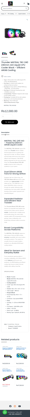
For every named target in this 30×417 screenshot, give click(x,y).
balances (10, 260)
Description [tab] (5, 132)
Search (26, 8)
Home (2, 13)
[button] (27, 20)
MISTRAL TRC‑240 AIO (10, 105)
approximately (15, 181)
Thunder (13, 150)
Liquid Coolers (22, 13)
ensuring (6, 237)
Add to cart (11, 122)
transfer (6, 212)
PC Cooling (11, 13)
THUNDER (15, 328)
